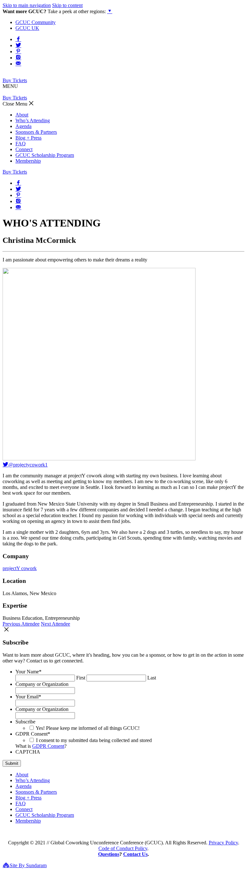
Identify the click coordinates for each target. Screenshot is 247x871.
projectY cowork (20, 568)
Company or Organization (42, 684)
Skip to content (67, 5)
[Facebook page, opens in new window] (18, 38)
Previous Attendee (21, 624)
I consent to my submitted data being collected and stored (94, 740)
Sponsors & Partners (36, 132)
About (21, 114)
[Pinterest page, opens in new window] (18, 51)
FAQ (20, 143)
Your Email (28, 696)
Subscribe (25, 721)
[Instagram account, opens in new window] (18, 57)
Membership (28, 161)
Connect (23, 149)
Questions (108, 854)
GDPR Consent (32, 734)
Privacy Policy (223, 842)
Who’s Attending (32, 120)
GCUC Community (35, 22)
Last (151, 677)
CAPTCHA (27, 752)
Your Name (28, 671)
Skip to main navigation (27, 5)
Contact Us (135, 854)
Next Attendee (55, 624)
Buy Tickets (15, 80)
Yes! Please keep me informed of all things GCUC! (88, 728)
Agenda (23, 126)
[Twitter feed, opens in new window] (18, 44)
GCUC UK (27, 28)
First (80, 677)
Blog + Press (28, 138)
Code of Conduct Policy (122, 848)
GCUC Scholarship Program (44, 155)
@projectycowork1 (28, 464)
